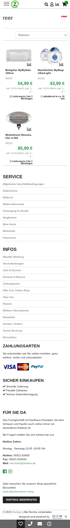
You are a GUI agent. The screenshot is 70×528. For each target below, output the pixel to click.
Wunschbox (10, 337)
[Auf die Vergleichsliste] (29, 64)
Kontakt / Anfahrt (12, 323)
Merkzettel (9, 230)
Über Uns (8, 297)
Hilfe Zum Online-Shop (16, 290)
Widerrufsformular (13, 204)
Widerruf (8, 197)
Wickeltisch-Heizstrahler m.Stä (18, 136)
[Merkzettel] (20, 523)
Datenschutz (10, 190)
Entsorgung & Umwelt (15, 210)
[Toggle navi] (6, 3)
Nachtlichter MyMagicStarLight (51, 71)
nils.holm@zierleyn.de (23, 463)
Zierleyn (17, 511)
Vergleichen (10, 217)
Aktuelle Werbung (13, 256)
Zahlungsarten (11, 283)
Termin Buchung (12, 330)
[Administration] (66, 516)
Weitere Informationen (16, 310)
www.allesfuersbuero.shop (18, 491)
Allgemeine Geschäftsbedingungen (23, 184)
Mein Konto (9, 224)
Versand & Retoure (14, 276)
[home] (15, 4)
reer (9, 78)
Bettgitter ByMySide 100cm (18, 71)
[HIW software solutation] (57, 516)
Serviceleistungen (13, 263)
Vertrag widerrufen (21, 499)
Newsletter (9, 317)
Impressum (9, 237)
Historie (7, 303)
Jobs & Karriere (12, 270)
